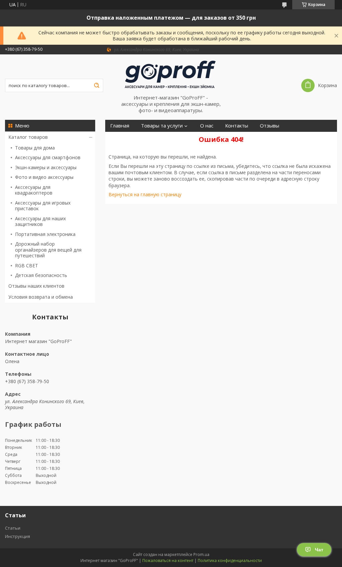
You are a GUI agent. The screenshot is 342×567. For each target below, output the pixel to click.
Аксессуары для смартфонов (47, 157)
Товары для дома (35, 148)
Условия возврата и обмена (40, 297)
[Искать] (96, 85)
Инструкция (17, 536)
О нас (206, 125)
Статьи (12, 528)
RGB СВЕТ (26, 265)
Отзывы (269, 125)
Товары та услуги (162, 125)
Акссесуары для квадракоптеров (33, 190)
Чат (319, 549)
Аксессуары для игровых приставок (42, 206)
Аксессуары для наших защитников (40, 221)
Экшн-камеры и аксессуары (45, 167)
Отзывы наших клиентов (36, 286)
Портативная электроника (45, 234)
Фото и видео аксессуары (44, 177)
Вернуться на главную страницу (145, 194)
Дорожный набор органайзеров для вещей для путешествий (48, 250)
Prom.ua (201, 554)
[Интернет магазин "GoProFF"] (171, 74)
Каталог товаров (28, 137)
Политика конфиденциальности (230, 560)
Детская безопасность (41, 275)
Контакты (236, 125)
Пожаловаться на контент (167, 560)
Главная (119, 125)
